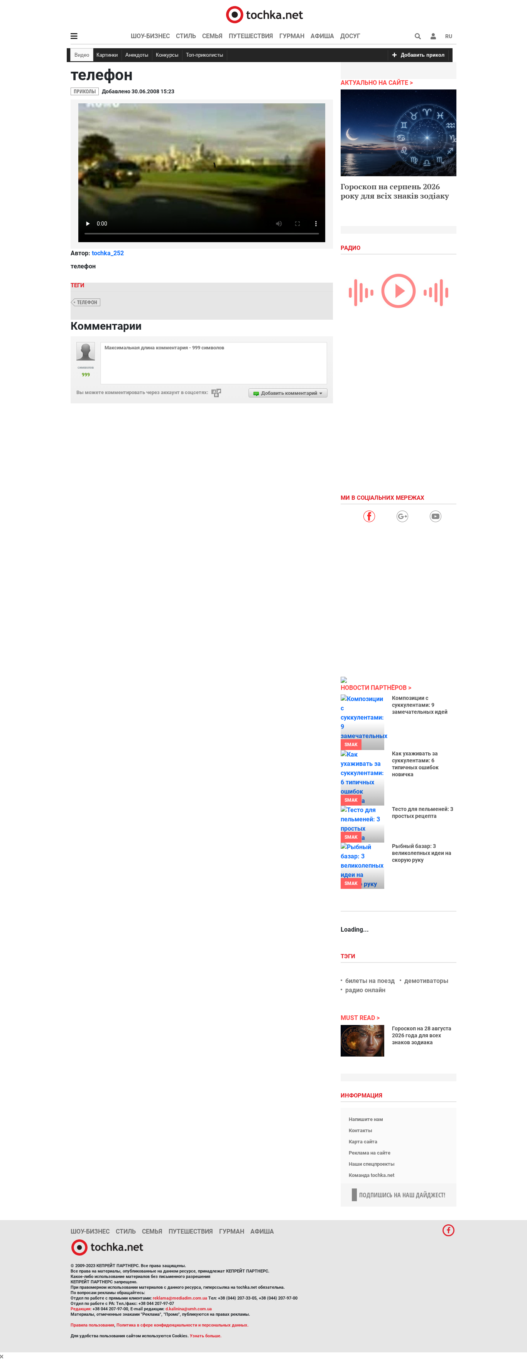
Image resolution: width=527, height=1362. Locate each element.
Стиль (186, 36)
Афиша (322, 36)
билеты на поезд (370, 980)
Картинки (107, 55)
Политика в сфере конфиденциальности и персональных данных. (182, 1325)
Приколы (85, 91)
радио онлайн (365, 990)
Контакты (360, 1130)
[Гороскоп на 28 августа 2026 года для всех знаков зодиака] (362, 1041)
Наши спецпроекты (372, 1164)
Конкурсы (167, 55)
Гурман (291, 36)
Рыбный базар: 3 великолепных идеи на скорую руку (421, 853)
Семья (212, 36)
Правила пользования (92, 1325)
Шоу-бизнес (150, 36)
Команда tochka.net (371, 1175)
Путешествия (251, 36)
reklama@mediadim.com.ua (180, 1298)
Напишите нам (366, 1119)
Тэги (349, 956)
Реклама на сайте (369, 1153)
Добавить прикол (422, 55)
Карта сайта (363, 1142)
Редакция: (81, 1308)
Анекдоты (136, 55)
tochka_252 (108, 253)
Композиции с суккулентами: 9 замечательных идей (420, 705)
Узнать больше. (205, 1335)
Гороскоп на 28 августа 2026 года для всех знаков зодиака (421, 1035)
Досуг (350, 36)
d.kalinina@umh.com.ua (189, 1308)
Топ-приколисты (204, 55)
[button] (433, 36)
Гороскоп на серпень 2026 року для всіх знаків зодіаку (395, 191)
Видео (81, 55)
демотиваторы (426, 980)
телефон (87, 302)
